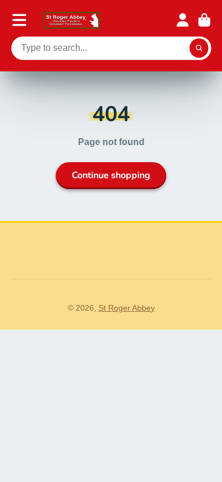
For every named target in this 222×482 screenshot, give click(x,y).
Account (183, 20)
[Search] (199, 48)
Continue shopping (111, 175)
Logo (71, 20)
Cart (204, 20)
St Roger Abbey (126, 307)
